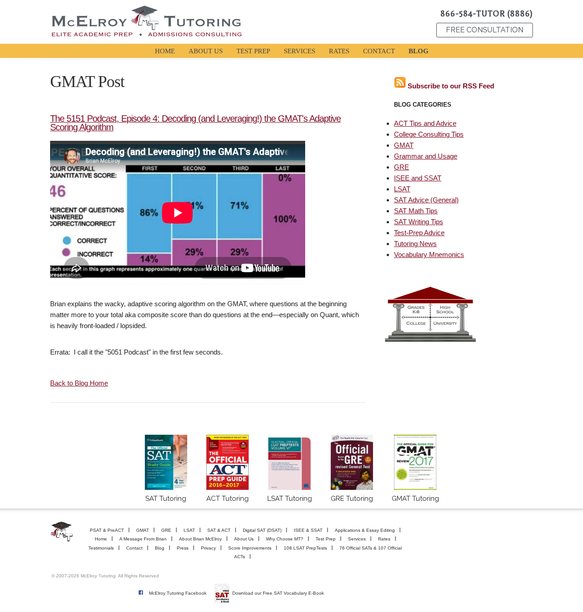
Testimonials (101, 547)
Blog (159, 547)
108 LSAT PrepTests (305, 547)
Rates (384, 538)
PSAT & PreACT (107, 530)
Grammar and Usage (425, 156)
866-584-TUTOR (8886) (486, 13)
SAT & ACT (218, 530)
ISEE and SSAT (417, 178)
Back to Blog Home (79, 383)
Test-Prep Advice (419, 233)
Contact (134, 547)
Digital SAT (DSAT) (262, 530)
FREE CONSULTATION (484, 30)
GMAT (404, 145)
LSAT (402, 189)
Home (101, 538)
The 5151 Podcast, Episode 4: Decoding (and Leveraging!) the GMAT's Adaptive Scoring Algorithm (195, 122)
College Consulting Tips (429, 134)
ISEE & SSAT (308, 530)
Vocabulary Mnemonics (429, 254)
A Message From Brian (143, 538)
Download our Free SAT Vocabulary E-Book (278, 593)
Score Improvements (249, 547)
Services (357, 538)
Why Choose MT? (284, 538)
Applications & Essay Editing (365, 530)
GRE (401, 167)
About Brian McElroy (200, 538)
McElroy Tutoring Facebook (177, 593)
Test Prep (326, 538)
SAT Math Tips (416, 211)
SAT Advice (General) (426, 200)
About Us (244, 538)
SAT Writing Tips (418, 222)
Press (183, 547)
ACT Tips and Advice (425, 123)
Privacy (208, 547)
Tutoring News (415, 243)
